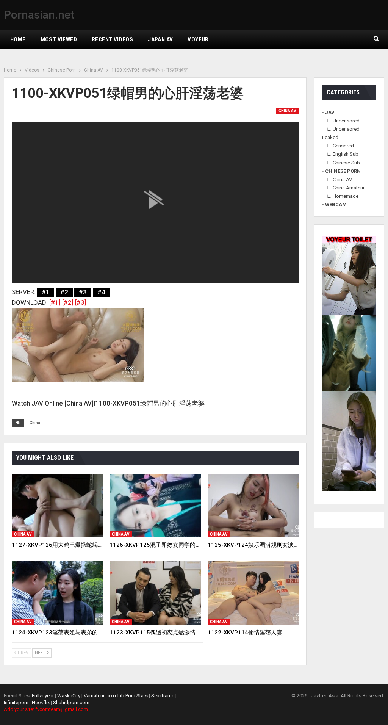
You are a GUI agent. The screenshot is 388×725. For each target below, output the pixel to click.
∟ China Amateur (346, 188)
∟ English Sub (342, 154)
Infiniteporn (16, 702)
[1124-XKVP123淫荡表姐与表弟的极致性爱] (57, 593)
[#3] (80, 302)
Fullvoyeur (43, 695)
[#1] (55, 302)
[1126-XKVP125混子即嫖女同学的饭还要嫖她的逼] (155, 505)
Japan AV (160, 39)
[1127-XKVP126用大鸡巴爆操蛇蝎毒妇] (57, 505)
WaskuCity (68, 695)
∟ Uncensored (343, 121)
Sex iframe (162, 695)
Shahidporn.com (71, 702)
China (35, 423)
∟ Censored (340, 146)
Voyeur (198, 39)
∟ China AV (339, 179)
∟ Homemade (342, 196)
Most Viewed (59, 39)
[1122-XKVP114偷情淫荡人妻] (253, 593)
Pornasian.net (39, 14)
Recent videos (112, 39)
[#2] (68, 302)
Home (18, 39)
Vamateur (94, 695)
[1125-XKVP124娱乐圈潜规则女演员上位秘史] (253, 505)
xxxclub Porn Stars (128, 695)
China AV (287, 111)
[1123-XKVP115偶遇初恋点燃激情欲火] (155, 593)
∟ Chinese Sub (343, 163)
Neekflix (41, 702)
